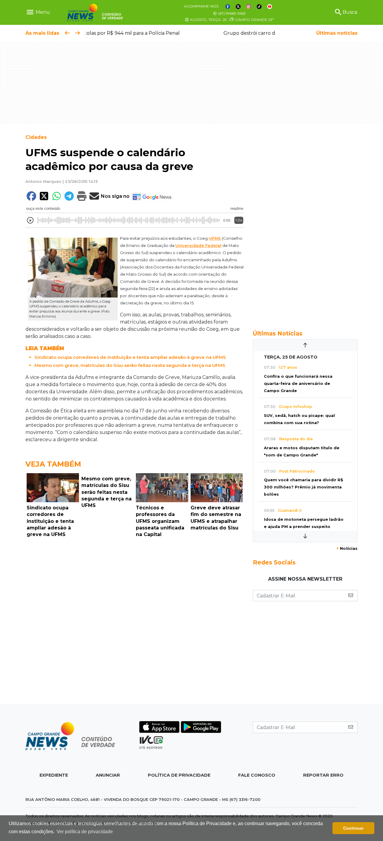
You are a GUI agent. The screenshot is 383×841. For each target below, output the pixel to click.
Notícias (347, 548)
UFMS (215, 238)
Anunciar (108, 775)
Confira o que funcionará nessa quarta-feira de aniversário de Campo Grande (298, 383)
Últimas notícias (337, 33)
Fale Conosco (256, 775)
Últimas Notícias (278, 333)
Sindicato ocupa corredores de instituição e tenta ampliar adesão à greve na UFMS (130, 357)
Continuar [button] (353, 828)
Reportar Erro (323, 775)
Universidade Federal (198, 245)
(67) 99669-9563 (231, 13)
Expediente (53, 775)
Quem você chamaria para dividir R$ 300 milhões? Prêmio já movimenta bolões (303, 487)
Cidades (36, 137)
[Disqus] (134, 622)
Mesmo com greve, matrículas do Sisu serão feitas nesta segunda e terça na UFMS (129, 365)
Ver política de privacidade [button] (85, 831)
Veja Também (53, 464)
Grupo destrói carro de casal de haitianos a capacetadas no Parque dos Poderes (181, 33)
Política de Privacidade (179, 775)
